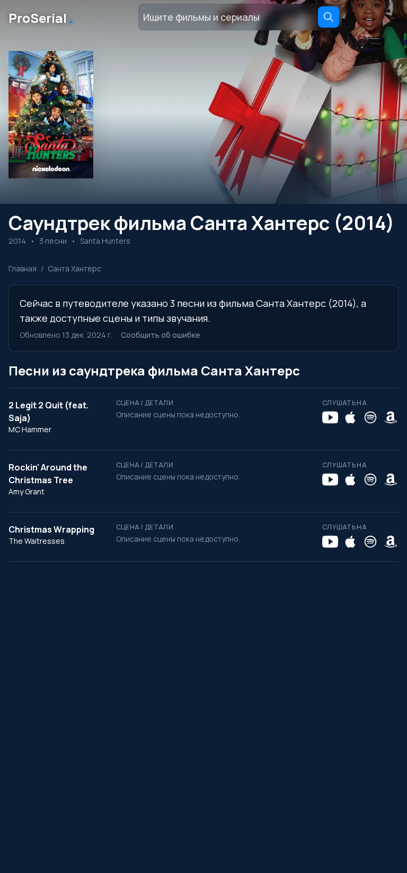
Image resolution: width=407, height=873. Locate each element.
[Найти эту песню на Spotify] (370, 417)
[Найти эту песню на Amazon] (391, 417)
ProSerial (41, 17)
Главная (22, 268)
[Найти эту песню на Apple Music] (350, 417)
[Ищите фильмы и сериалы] (328, 17)
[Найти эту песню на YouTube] (330, 417)
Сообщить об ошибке (160, 335)
